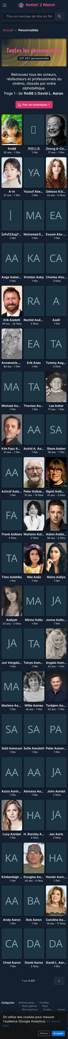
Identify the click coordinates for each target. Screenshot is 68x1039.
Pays (45, 1006)
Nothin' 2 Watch (40, 5)
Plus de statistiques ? (35, 104)
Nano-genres (29, 1006)
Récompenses (30, 1009)
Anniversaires (26, 1002)
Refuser (44, 1033)
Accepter (58, 1033)
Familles (44, 1002)
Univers (61, 1009)
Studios (47, 1009)
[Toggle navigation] (5, 5)
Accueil (8, 30)
